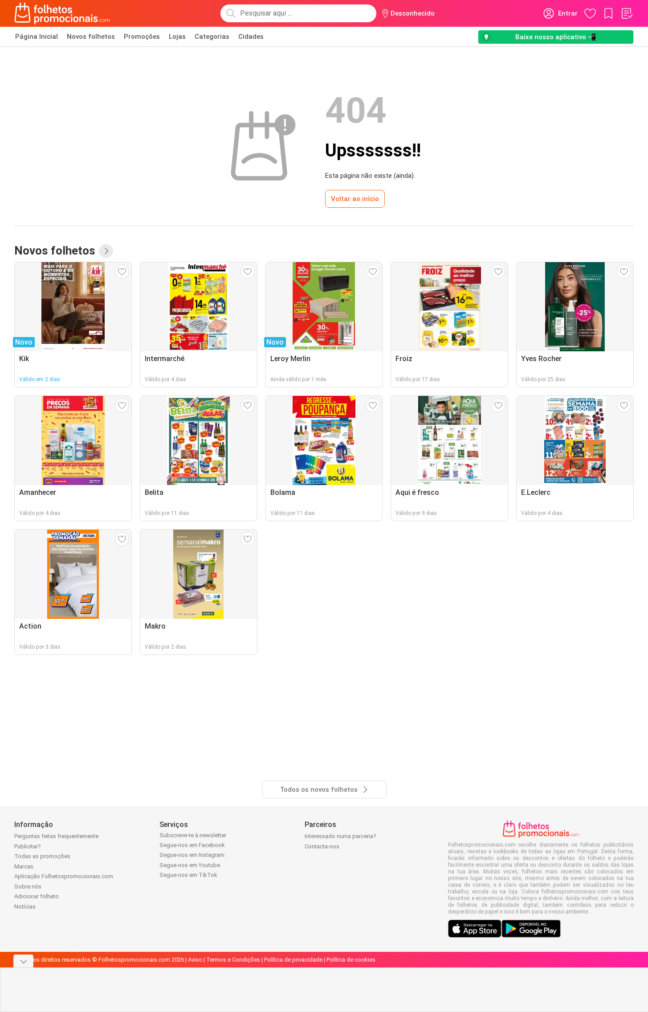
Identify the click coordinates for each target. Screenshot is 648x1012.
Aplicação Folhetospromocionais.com (63, 876)
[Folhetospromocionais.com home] (62, 13)
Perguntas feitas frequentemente (56, 836)
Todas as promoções (42, 856)
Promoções (142, 37)
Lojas (177, 37)
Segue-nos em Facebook (192, 845)
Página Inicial (36, 37)
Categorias (212, 37)
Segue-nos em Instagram (191, 855)
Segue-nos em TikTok (188, 875)
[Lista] (626, 13)
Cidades (251, 37)
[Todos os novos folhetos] (106, 251)
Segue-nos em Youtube (189, 865)
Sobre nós (27, 886)
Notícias (25, 906)
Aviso (195, 959)
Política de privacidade (293, 959)
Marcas (23, 866)
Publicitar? (27, 846)
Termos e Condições (233, 959)
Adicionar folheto (36, 896)
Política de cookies (350, 959)
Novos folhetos (91, 37)
